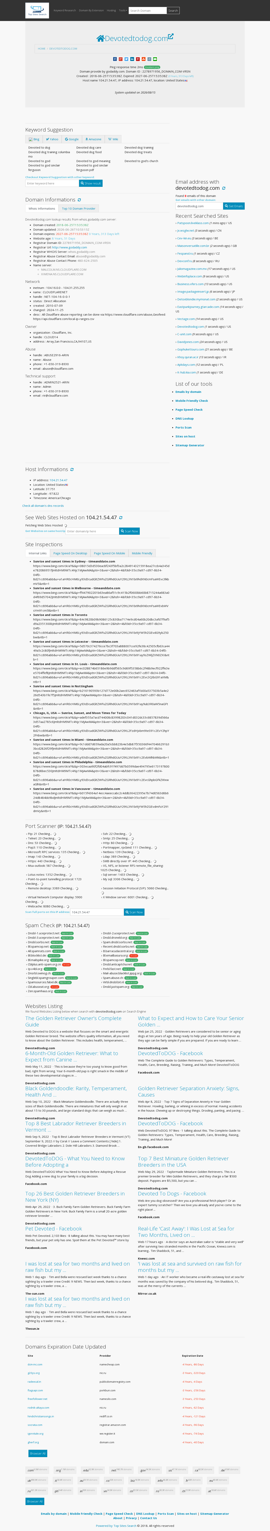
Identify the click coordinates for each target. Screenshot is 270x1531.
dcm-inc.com (35, 1364)
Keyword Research (65, 10)
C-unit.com (184, 334)
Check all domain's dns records (43, 506)
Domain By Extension (91, 10)
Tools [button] (122, 10)
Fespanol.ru (185, 253)
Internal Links (38, 553)
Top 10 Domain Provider (78, 208)
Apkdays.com (186, 365)
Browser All (37, 1453)
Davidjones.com (188, 342)
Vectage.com (186, 319)
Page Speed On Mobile (109, 553)
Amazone (94, 139)
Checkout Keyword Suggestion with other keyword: (60, 177)
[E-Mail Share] (155, 59)
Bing (36, 139)
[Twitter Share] (126, 59)
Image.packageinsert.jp (193, 291)
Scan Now (131, 531)
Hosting (111, 10)
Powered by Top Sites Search (116, 1526)
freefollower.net (37, 1399)
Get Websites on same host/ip (45, 531)
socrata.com (35, 1425)
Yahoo (53, 139)
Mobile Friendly (142, 553)
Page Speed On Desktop (70, 553)
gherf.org (33, 1442)
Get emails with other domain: (196, 200)
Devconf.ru (184, 261)
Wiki (115, 139)
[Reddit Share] (149, 59)
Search (173, 10)
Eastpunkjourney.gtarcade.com (198, 307)
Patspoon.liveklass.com (193, 223)
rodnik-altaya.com (38, 1407)
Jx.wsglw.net (185, 230)
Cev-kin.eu (184, 238)
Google (73, 139)
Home (41, 48)
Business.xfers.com (190, 284)
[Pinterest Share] (137, 59)
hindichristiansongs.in (41, 1416)
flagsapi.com (35, 1390)
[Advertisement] (97, 428)
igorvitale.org (35, 1433)
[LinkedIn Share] (132, 59)
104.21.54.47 (58, 480)
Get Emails (235, 206)
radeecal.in (34, 1381)
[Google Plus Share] (120, 59)
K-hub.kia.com (186, 372)
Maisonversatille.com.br (193, 246)
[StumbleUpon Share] (143, 59)
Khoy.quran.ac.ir (187, 357)
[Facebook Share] (114, 59)
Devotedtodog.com (63, 48)
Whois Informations (42, 208)
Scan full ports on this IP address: (47, 912)
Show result (92, 183)
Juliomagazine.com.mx (192, 269)
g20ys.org (34, 1373)
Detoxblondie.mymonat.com (196, 299)
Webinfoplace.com (189, 276)
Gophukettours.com (190, 349)
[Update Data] (78, 199)
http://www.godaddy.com (69, 247)
